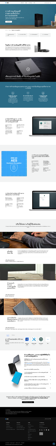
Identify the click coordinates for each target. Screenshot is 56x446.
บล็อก (29, 432)
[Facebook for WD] (46, 430)
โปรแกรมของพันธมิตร (20, 426)
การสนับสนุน (30, 2)
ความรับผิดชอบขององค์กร (32, 429)
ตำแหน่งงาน (30, 434)
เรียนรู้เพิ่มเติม (9, 21)
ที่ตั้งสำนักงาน (30, 437)
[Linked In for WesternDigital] (41, 430)
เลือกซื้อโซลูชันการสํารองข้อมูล (28, 402)
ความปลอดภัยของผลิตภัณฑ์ (43, 427)
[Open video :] (28, 69)
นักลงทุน (29, 435)
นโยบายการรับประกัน (9, 427)
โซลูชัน (26, 2)
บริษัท (34, 2)
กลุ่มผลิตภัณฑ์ (8, 426)
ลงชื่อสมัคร (7, 424)
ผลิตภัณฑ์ (22, 2)
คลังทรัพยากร (41, 426)
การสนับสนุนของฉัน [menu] (46, 2)
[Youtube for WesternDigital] (48, 430)
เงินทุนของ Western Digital (20, 429)
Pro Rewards (18, 424)
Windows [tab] (13, 335)
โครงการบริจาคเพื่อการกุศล (21, 427)
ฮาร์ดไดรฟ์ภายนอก (29, 363)
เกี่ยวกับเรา (29, 424)
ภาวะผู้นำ (29, 427)
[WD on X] (44, 430)
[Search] (50, 2)
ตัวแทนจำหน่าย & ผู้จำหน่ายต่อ (10, 429)
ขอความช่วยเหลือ (42, 424)
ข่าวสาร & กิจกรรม (30, 426)
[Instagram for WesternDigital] (39, 430)
